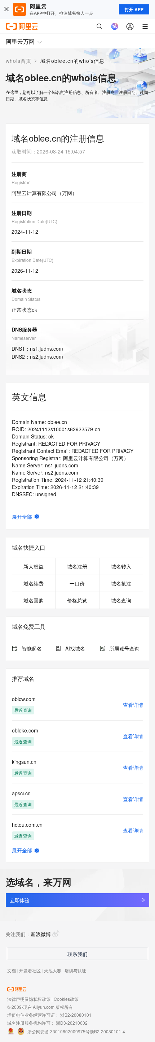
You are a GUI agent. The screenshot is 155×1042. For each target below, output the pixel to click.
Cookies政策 (66, 999)
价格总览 (77, 600)
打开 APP (134, 9)
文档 (11, 970)
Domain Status (26, 299)
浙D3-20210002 (72, 1023)
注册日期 (22, 212)
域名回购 (33, 600)
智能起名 (32, 648)
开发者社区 (30, 970)
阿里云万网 (20, 41)
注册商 (19, 173)
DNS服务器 (24, 329)
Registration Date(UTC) (34, 221)
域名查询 (121, 600)
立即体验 (19, 900)
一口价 (77, 583)
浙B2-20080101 (76, 1015)
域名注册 (77, 566)
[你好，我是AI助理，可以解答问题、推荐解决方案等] (114, 26)
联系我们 (77, 953)
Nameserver (24, 338)
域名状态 (22, 290)
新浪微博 (41, 934)
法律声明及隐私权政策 (28, 999)
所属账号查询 (124, 648)
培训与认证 (75, 970)
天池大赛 (52, 970)
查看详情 (133, 704)
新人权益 (33, 566)
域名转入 (121, 566)
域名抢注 (121, 583)
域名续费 (33, 583)
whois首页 (18, 60)
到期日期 (22, 251)
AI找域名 (75, 648)
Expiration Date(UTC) (32, 260)
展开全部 (22, 516)
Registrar (21, 182)
